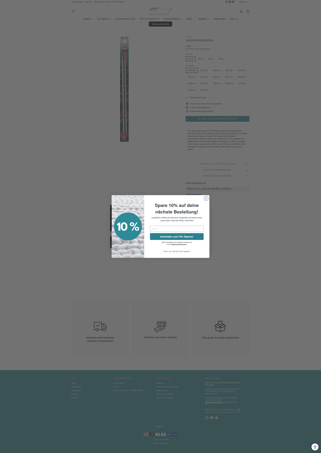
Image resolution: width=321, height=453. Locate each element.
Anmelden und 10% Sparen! (176, 236)
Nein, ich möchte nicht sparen (177, 251)
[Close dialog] (206, 198)
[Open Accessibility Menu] (314, 446)
